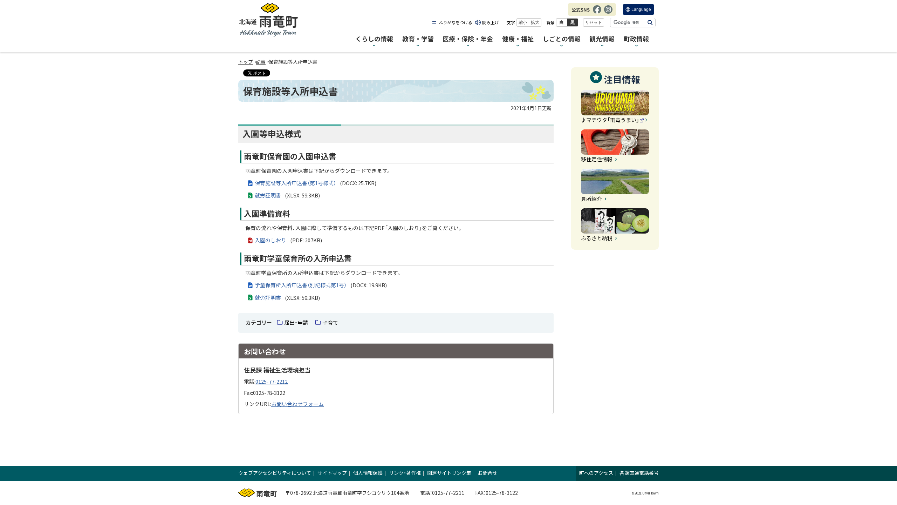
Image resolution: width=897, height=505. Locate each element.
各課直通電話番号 (639, 472)
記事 (261, 61)
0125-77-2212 (271, 381)
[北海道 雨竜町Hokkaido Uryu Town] (268, 19)
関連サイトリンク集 (449, 472)
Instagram (608, 13)
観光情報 (602, 39)
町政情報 (636, 39)
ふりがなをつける (455, 22)
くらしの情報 (374, 39)
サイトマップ (332, 472)
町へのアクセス (596, 472)
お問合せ (487, 472)
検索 (650, 22)
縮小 (523, 22)
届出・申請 (296, 322)
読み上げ (490, 22)
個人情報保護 (368, 472)
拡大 (535, 22)
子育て (330, 322)
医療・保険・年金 (468, 39)
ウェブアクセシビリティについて (274, 472)
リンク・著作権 (405, 472)
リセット (593, 22)
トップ (245, 61)
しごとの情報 (562, 39)
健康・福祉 (518, 39)
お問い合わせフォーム (297, 404)
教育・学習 (418, 39)
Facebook (597, 13)
